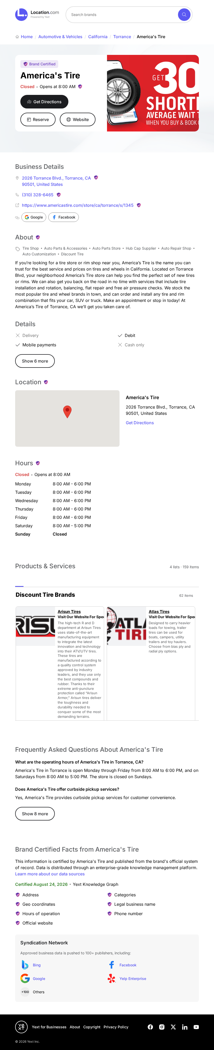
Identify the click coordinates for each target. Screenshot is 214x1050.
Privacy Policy (116, 1027)
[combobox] (129, 14)
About (75, 1027)
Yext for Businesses (49, 1027)
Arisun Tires (69, 611)
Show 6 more (35, 361)
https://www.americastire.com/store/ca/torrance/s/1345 (78, 205)
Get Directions (140, 422)
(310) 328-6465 (38, 194)
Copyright (91, 1027)
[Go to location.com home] (37, 14)
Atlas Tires (159, 611)
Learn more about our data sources (50, 873)
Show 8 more (35, 813)
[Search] (184, 14)
